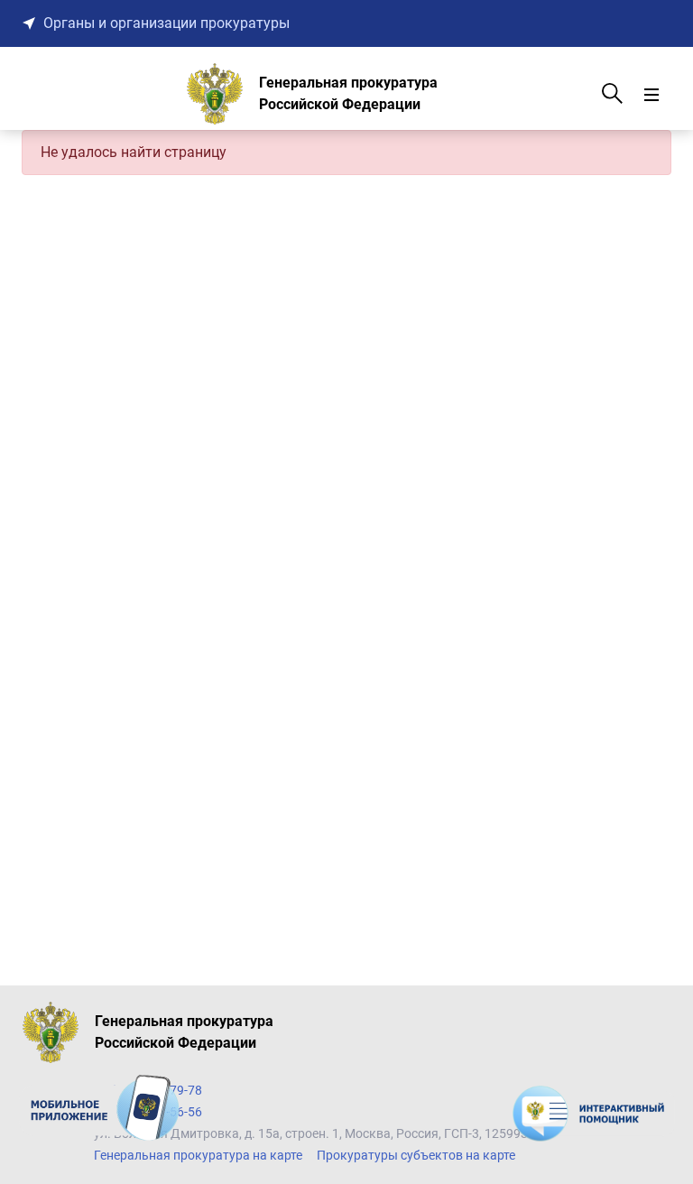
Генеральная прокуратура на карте (198, 1155)
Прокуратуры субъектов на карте (416, 1155)
